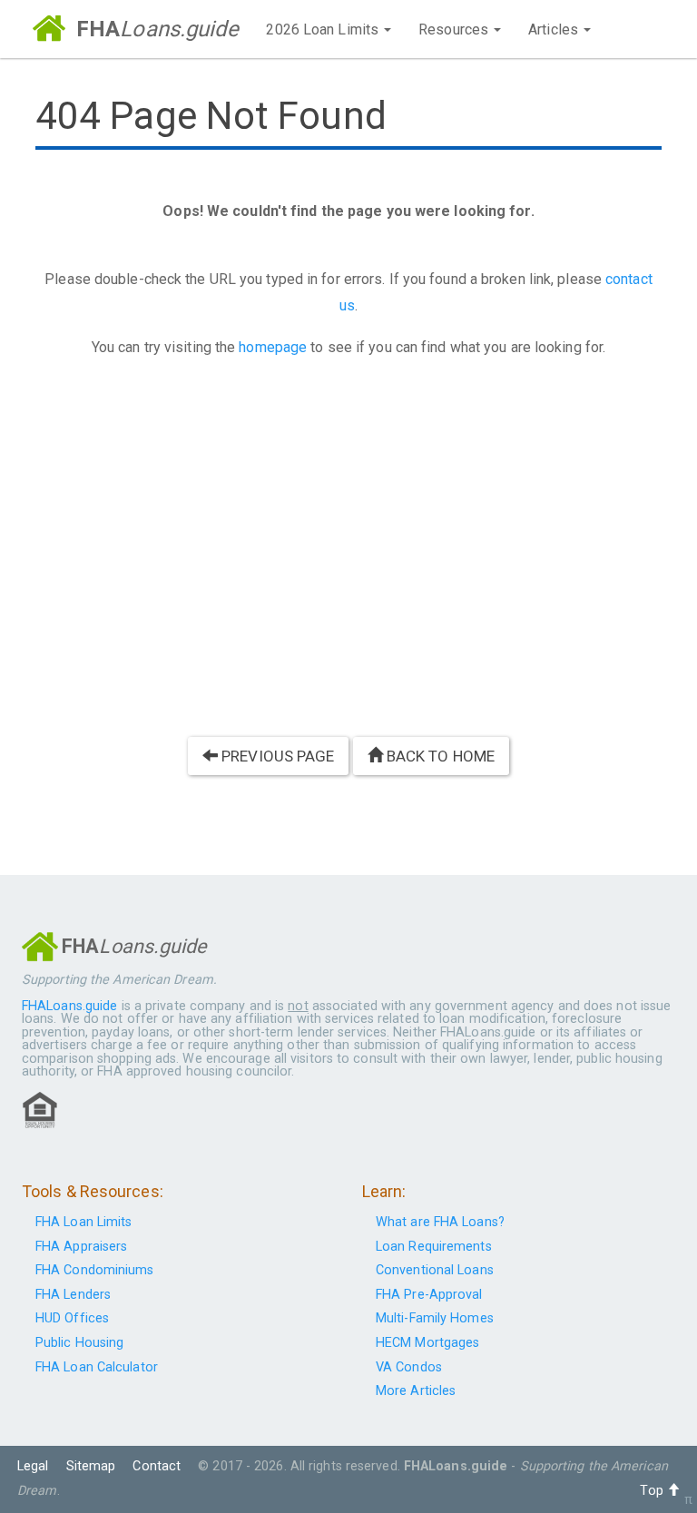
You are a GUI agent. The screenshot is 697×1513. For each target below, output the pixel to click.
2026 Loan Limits (324, 29)
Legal (33, 1466)
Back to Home (439, 756)
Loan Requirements (434, 1246)
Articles (555, 29)
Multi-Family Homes (435, 1318)
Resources (455, 29)
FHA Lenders (73, 1294)
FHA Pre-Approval (429, 1294)
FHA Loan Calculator (96, 1367)
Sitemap (91, 1466)
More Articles (416, 1391)
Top (653, 1490)
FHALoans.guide (69, 1006)
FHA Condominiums (94, 1270)
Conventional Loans (435, 1270)
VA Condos (409, 1367)
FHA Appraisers (81, 1246)
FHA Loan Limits (84, 1222)
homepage (273, 347)
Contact (157, 1466)
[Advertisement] (348, 555)
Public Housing (79, 1343)
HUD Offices (72, 1318)
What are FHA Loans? (440, 1222)
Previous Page (276, 756)
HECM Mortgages (427, 1343)
